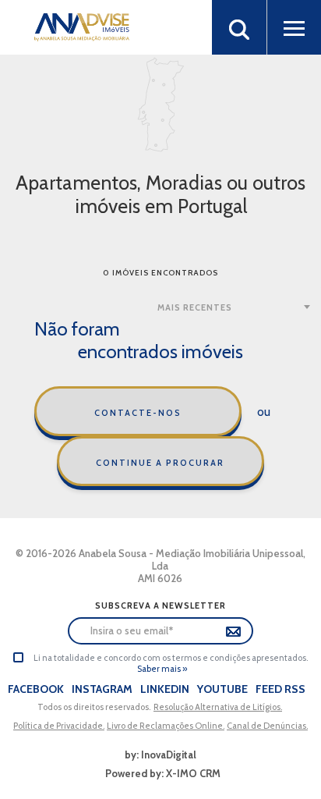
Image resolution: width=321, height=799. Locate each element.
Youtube (222, 689)
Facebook (36, 689)
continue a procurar (160, 462)
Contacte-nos (138, 412)
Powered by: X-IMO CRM (160, 773)
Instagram (102, 689)
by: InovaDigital (160, 754)
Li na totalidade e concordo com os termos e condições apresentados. (171, 657)
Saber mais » (162, 668)
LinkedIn (164, 689)
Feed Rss (280, 689)
